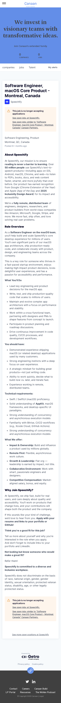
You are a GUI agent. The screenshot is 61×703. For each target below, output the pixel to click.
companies (8, 67)
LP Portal (10, 692)
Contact (13, 689)
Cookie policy (37, 664)
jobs (21, 67)
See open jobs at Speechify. (26, 118)
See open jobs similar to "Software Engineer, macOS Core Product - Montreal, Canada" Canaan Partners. (33, 125)
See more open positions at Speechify (30, 634)
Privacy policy (24, 664)
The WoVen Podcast (45, 692)
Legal (41, 696)
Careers (26, 689)
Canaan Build (40, 689)
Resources (25, 692)
